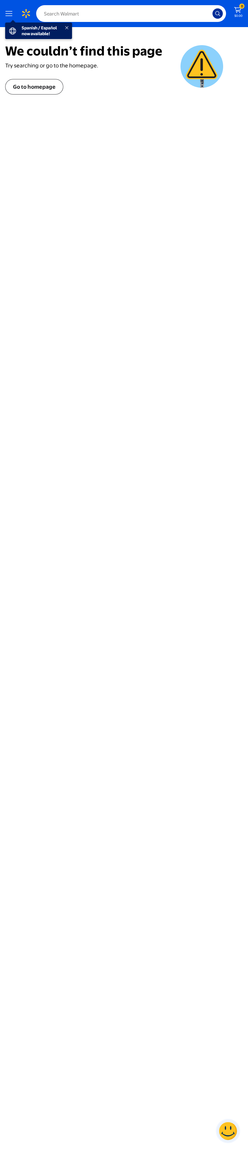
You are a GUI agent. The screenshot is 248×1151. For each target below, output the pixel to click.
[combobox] (131, 13)
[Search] (217, 13)
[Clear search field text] (209, 13)
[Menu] (10, 13)
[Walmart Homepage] (26, 13)
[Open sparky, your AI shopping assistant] (228, 1131)
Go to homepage (34, 86)
